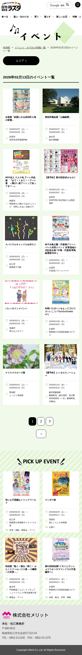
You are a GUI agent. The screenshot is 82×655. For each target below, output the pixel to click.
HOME (6, 47)
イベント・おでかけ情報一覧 (30, 47)
